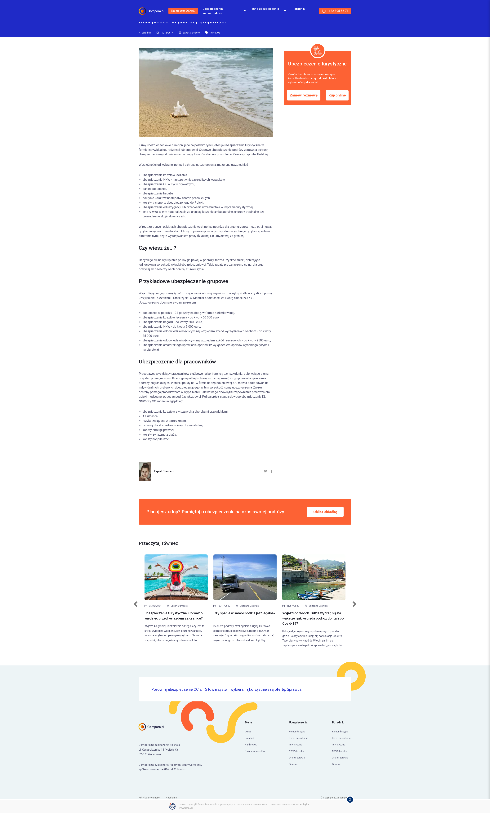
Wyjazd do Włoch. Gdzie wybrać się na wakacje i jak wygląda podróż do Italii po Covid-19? (313, 618)
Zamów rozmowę (304, 95)
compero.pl (345, 797)
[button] (136, 606)
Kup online (337, 95)
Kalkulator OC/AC (183, 10)
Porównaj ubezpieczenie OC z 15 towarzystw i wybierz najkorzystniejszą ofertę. (226, 689)
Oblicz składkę (325, 512)
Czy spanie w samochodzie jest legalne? (244, 613)
